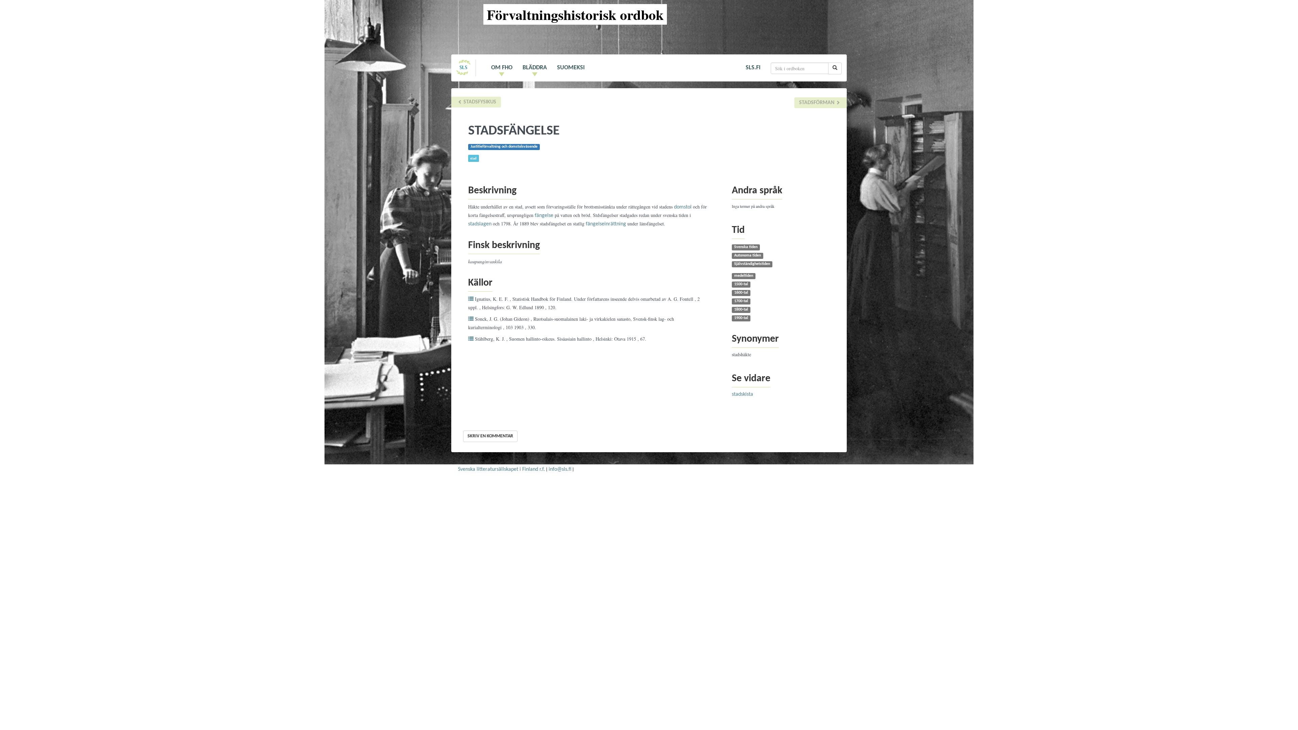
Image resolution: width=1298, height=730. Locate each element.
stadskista (742, 394)
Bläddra (535, 68)
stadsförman (817, 102)
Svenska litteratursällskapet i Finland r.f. (501, 469)
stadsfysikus (479, 102)
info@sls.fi (560, 469)
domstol (683, 207)
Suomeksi (571, 68)
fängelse (544, 215)
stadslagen (479, 224)
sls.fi (753, 68)
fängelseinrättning (606, 224)
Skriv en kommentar (490, 436)
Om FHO (501, 68)
